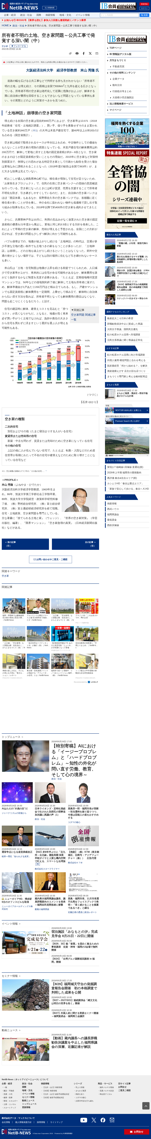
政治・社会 (26, 15)
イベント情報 (83, 15)
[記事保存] (70, 53)
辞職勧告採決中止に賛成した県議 (125, 324)
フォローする (20, 46)
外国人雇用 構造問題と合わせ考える (126, 360)
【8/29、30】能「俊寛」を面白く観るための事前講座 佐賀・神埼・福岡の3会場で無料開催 (75, 946)
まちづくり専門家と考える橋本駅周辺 (127, 376)
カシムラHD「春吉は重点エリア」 (125, 483)
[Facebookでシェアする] (83, 53)
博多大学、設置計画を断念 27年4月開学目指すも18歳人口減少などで (133, 273)
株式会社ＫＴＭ (75, 862)
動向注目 (117, 85)
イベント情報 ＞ (11, 923)
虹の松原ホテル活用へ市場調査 (123, 334)
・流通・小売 (7, 1094)
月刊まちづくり (118, 60)
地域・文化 (65, 15)
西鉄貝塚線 (113, 525)
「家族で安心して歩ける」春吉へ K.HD (128, 489)
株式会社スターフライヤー (47, 869)
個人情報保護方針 (23, 1122)
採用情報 (41, 1122)
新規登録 (144, 4)
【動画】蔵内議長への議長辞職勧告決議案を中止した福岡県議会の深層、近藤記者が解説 (74, 1042)
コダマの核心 (74, 822)
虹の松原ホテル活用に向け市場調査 (126, 355)
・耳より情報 (79, 1087)
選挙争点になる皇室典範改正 (17, 852)
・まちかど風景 (80, 1091)
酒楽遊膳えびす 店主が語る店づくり (126, 371)
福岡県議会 (113, 514)
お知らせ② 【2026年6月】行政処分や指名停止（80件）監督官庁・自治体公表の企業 (49, 20)
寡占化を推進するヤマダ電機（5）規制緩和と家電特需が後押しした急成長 (133, 259)
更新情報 (26, 1107)
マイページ (115, 110)
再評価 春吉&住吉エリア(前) (122, 478)
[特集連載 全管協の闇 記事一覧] (127, 189)
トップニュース (29, 1104)
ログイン (144, 8)
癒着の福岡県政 (42, 909)
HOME (5, 25)
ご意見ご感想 (124, 1090)
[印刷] (77, 53)
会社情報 (6, 1122)
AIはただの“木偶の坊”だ (15, 808)
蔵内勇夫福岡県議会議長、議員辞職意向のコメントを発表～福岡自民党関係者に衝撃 (50, 901)
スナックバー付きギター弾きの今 (132, 298)
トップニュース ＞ (13, 736)
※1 (35, 130)
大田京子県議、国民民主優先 (122, 329)
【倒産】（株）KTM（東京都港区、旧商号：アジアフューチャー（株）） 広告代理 (83, 855)
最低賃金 (112, 520)
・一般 (4, 1087)
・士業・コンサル (9, 1104)
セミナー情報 (28, 1097)
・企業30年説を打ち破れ (83, 1101)
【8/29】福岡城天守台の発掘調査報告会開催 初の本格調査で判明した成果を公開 (74, 988)
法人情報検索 (49, 8)
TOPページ (116, 48)
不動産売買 (118, 66)
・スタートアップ (9, 1108)
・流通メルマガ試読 (106, 1091)
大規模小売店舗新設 (123, 97)
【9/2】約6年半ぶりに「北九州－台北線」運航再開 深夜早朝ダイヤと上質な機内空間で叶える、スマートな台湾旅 (50, 856)
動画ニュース (28, 1100)
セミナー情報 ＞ (11, 975)
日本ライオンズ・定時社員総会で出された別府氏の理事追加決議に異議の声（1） (50, 811)
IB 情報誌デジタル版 (120, 54)
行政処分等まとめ (122, 91)
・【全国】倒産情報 (49, 1091)
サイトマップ (56, 1122)
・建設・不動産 (8, 1091)
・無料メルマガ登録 (106, 1087)
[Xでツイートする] (90, 53)
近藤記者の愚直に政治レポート (82, 912)
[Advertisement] (50, 709)
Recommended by (80, 682)
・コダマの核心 (80, 1098)
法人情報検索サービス (121, 103)
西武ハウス (113, 509)
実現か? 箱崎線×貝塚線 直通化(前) (125, 467)
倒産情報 (50, 15)
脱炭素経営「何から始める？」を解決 (127, 365)
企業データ (118, 79)
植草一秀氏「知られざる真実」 (16, 856)
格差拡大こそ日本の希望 (120, 318)
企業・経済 (10, 15)
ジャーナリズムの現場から (14, 813)
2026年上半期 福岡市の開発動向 (124, 472)
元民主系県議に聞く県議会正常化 (125, 340)
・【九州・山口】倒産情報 (51, 1087)
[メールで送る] (97, 53)
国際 (38, 15)
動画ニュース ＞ (11, 1030)
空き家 (5, 46)
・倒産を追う (79, 1094)
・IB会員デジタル (105, 1094)
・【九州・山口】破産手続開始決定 (55, 1094)
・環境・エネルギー (10, 1101)
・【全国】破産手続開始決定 (52, 1098)
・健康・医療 (7, 1098)
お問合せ (122, 1087)
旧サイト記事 (124, 1083)
